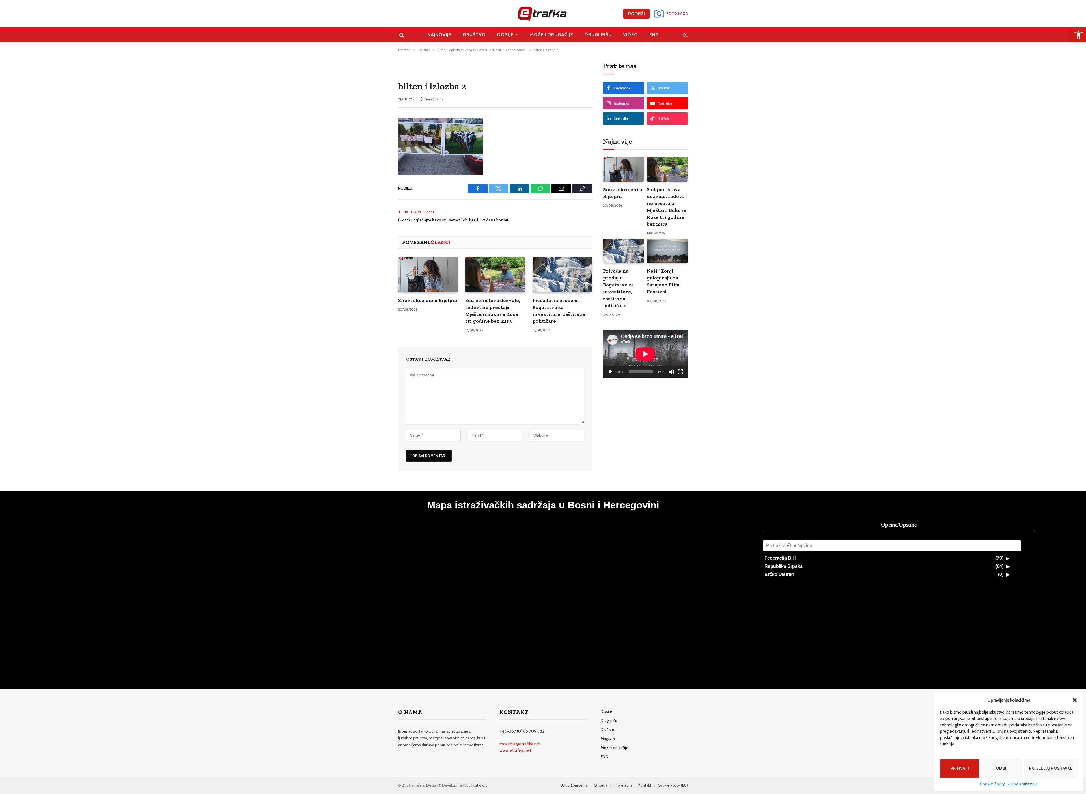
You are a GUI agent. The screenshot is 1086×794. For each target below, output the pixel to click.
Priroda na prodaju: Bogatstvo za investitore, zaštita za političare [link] (559, 310)
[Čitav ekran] (680, 372)
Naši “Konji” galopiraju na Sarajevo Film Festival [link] (663, 281)
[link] (1078, 34)
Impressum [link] (623, 785)
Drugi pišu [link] (598, 34)
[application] (645, 354)
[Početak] (610, 372)
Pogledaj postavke (1050, 768)
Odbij (1002, 768)
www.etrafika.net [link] (515, 750)
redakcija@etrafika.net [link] (520, 743)
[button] (1075, 700)
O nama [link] (600, 785)
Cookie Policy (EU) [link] (673, 785)
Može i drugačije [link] (551, 34)
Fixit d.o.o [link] (479, 785)
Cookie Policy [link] (992, 783)
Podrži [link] (636, 13)
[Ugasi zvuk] (671, 372)
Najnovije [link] (439, 34)
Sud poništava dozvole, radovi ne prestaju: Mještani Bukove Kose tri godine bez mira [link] (492, 310)
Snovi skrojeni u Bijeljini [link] (428, 300)
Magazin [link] (608, 738)
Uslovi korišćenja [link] (1023, 783)
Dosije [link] (505, 34)
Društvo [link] (474, 34)
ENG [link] (654, 34)
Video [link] (630, 34)
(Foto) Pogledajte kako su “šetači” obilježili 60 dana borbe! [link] (453, 220)
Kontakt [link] (644, 785)
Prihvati (960, 768)
